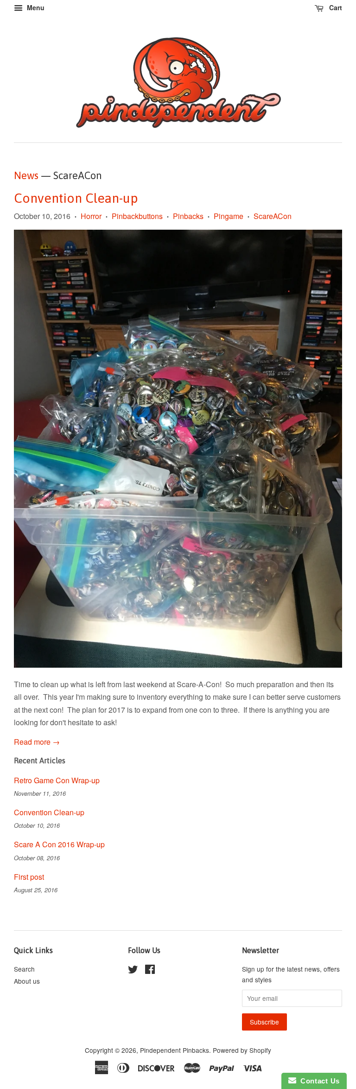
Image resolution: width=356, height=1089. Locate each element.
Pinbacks (188, 216)
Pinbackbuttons (137, 216)
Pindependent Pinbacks (174, 1050)
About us (27, 981)
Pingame (228, 216)
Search (24, 968)
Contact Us (318, 1081)
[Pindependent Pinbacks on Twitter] (133, 970)
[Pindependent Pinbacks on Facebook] (150, 970)
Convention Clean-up (76, 198)
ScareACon (273, 216)
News (26, 175)
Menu (34, 7)
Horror (91, 216)
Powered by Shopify (242, 1050)
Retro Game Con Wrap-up (57, 780)
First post (29, 876)
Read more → (37, 741)
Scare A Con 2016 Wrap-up (59, 844)
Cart (334, 7)
